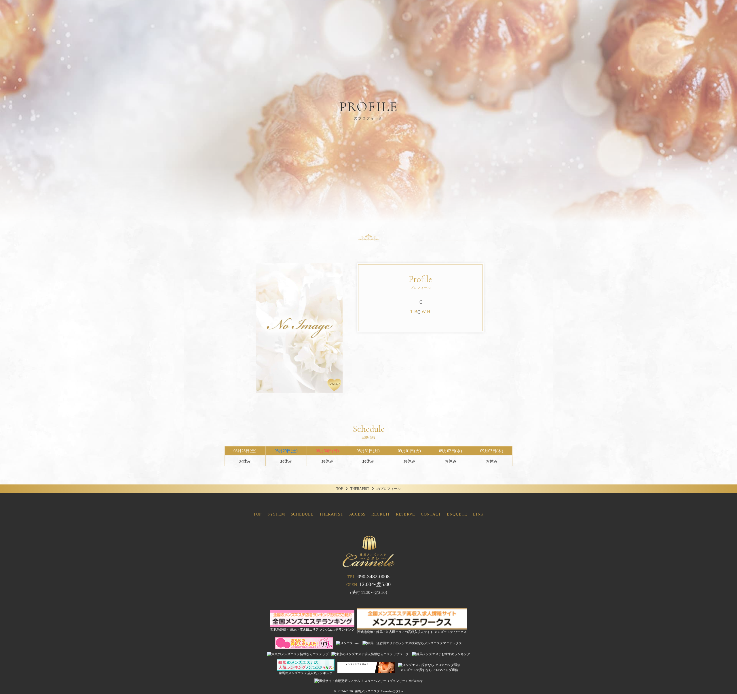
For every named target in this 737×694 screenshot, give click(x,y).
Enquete (457, 514)
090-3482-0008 (368, 576)
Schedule (302, 514)
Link (478, 514)
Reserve (405, 514)
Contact (431, 514)
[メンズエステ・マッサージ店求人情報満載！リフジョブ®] (304, 646)
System (276, 514)
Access (357, 514)
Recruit (380, 514)
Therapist (331, 514)
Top (257, 514)
